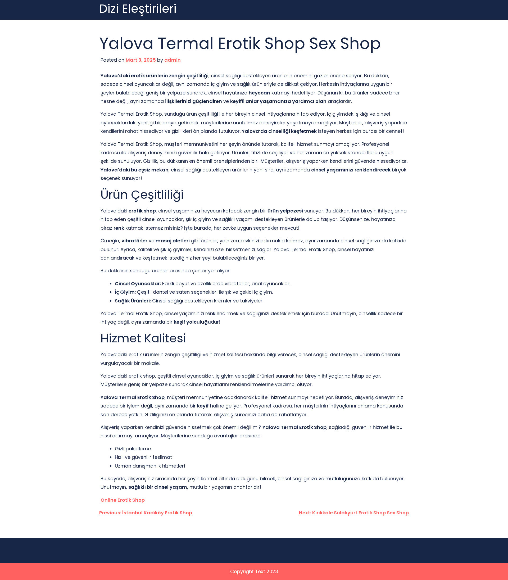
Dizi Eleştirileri (137, 9)
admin (172, 60)
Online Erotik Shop (123, 500)
